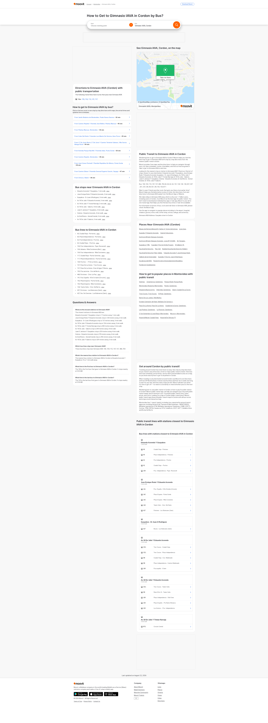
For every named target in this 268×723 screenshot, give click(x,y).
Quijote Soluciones (166, 233)
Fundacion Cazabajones (147, 265)
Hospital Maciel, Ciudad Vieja (148, 317)
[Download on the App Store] (96, 694)
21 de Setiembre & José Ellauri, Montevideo (153, 314)
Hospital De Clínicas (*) (168, 317)
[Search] (176, 24)
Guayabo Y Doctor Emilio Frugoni (162, 245)
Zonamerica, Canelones (155, 282)
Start (92, 23)
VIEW (107, 191)
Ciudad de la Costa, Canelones (175, 306)
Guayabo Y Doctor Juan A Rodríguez (170, 257)
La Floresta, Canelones (164, 310)
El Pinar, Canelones (164, 294)
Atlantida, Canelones (163, 290)
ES (136, 698)
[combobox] (109, 26)
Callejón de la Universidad (147, 257)
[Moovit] (79, 4)
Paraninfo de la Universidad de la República (167, 261)
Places (160, 690)
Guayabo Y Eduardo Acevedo (149, 233)
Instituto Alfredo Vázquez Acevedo (151, 237)
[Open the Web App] (111, 694)
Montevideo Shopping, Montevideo (151, 286)
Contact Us (96, 701)
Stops (160, 695)
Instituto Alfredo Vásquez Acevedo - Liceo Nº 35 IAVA (157, 241)
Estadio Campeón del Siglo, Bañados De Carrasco (156, 302)
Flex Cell (157, 249)
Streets (160, 692)
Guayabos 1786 (144, 245)
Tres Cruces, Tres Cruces (148, 294)
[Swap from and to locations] (131, 25)
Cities (160, 698)
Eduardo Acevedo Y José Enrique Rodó (177, 253)
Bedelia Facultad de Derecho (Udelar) (174, 249)
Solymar (142, 282)
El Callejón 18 (179, 245)
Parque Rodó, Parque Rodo (173, 282)
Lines (159, 687)
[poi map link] (165, 81)
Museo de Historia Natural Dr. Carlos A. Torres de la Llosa (158, 229)
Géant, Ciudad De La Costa (181, 290)
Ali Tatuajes (181, 241)
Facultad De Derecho (146, 249)
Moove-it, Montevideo (177, 314)
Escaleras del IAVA (145, 261)
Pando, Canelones (170, 286)
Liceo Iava (182, 229)
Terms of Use (78, 701)
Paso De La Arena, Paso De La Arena (151, 306)
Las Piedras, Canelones (147, 310)
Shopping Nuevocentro (147, 290)
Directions (161, 701)
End (136, 23)
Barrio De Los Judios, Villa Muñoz (150, 298)
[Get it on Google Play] (81, 694)
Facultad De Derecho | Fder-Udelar (150, 253)
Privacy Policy (88, 701)
